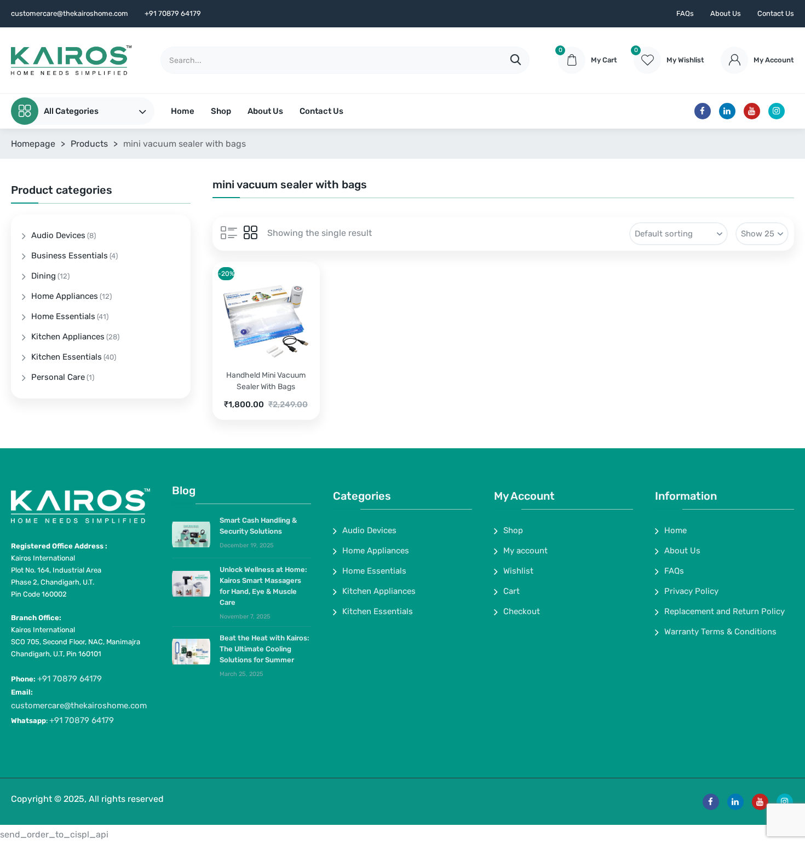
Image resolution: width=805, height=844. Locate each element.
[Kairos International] (71, 60)
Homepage (33, 143)
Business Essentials (69, 256)
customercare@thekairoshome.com (79, 705)
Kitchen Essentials (66, 357)
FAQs (685, 13)
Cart (511, 591)
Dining (43, 276)
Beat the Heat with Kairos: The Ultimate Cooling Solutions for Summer (264, 649)
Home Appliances (64, 296)
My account (525, 551)
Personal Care (58, 377)
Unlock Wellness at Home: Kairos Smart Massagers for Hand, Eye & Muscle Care (263, 585)
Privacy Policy (691, 591)
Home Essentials (63, 316)
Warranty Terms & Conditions (720, 632)
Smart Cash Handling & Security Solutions (258, 525)
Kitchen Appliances (68, 337)
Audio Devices (58, 235)
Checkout (521, 611)
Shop (221, 111)
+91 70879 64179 (69, 679)
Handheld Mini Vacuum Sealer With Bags (266, 381)
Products (89, 143)
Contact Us (775, 13)
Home (182, 111)
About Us (725, 13)
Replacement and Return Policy (724, 611)
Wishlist (518, 571)
